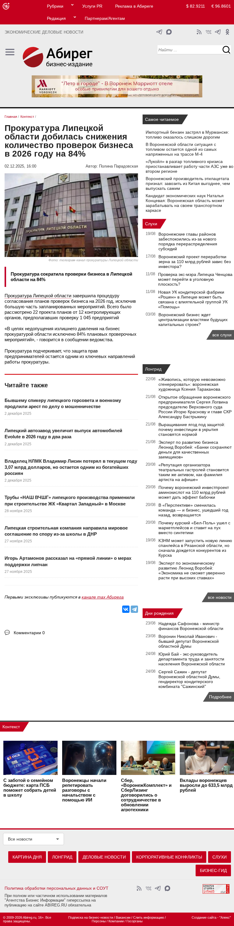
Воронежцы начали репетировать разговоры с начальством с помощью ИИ (84, 790)
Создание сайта (204, 917)
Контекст (11, 726)
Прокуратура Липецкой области (38, 295)
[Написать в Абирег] (168, 31)
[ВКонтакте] (125, 609)
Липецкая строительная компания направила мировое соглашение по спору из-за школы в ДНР (66, 531)
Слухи (151, 223)
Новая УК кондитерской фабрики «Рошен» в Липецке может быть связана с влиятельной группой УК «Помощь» (193, 299)
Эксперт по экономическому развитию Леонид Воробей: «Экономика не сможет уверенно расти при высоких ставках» (191, 570)
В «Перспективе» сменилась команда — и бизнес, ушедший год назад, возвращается (193, 510)
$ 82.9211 (195, 6)
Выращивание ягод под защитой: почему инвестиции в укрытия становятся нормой (191, 429)
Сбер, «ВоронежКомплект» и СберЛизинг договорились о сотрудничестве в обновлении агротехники (146, 795)
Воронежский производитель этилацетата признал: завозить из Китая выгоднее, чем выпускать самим (188, 183)
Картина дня (27, 857)
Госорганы (134, 921)
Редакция (56, 18)
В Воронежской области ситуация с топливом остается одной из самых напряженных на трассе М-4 (181, 149)
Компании (116, 921)
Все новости (20, 839)
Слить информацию (148, 917)
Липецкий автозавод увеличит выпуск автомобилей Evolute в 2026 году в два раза (63, 433)
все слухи (222, 334)
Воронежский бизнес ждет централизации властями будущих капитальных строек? (193, 319)
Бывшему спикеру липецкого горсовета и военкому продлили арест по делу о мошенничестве (63, 403)
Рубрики (55, 6)
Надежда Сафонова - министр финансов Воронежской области (190, 626)
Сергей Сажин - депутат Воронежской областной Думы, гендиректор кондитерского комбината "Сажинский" (189, 679)
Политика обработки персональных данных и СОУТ (56, 888)
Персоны (99, 921)
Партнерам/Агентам (105, 18)
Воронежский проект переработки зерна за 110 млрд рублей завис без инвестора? (194, 261)
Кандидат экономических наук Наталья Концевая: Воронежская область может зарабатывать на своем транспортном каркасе (185, 203)
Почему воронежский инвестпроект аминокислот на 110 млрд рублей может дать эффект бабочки (193, 492)
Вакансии (123, 917)
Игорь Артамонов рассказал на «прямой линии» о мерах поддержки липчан (68, 561)
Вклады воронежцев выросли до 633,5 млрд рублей (206, 785)
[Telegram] (134, 609)
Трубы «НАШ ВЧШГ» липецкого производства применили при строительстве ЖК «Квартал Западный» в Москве (70, 500)
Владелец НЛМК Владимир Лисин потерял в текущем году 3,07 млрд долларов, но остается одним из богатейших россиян (71, 467)
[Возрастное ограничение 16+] (5, 6)
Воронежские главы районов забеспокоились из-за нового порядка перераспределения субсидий (187, 241)
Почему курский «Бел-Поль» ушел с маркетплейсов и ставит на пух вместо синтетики (194, 527)
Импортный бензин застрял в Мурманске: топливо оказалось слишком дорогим (187, 134)
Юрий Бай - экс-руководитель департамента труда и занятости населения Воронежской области (191, 659)
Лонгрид (153, 369)
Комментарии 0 (29, 632)
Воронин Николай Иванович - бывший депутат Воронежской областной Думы (188, 641)
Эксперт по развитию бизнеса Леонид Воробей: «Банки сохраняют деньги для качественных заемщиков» (195, 449)
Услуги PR (92, 6)
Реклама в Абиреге (134, 6)
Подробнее (220, 696)
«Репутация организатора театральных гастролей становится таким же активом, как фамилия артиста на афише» (193, 472)
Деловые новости (104, 857)
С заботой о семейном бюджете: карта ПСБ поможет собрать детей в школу (29, 788)
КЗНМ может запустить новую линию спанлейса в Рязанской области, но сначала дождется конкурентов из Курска (195, 548)
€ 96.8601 (221, 6)
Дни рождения (159, 613)
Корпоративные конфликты (169, 857)
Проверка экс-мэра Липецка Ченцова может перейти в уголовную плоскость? (195, 279)
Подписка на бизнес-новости (90, 917)
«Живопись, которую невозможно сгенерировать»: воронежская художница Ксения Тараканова (191, 384)
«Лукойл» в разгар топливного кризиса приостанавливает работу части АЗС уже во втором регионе (189, 166)
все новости (220, 597)
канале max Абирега (103, 597)
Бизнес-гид (213, 870)
